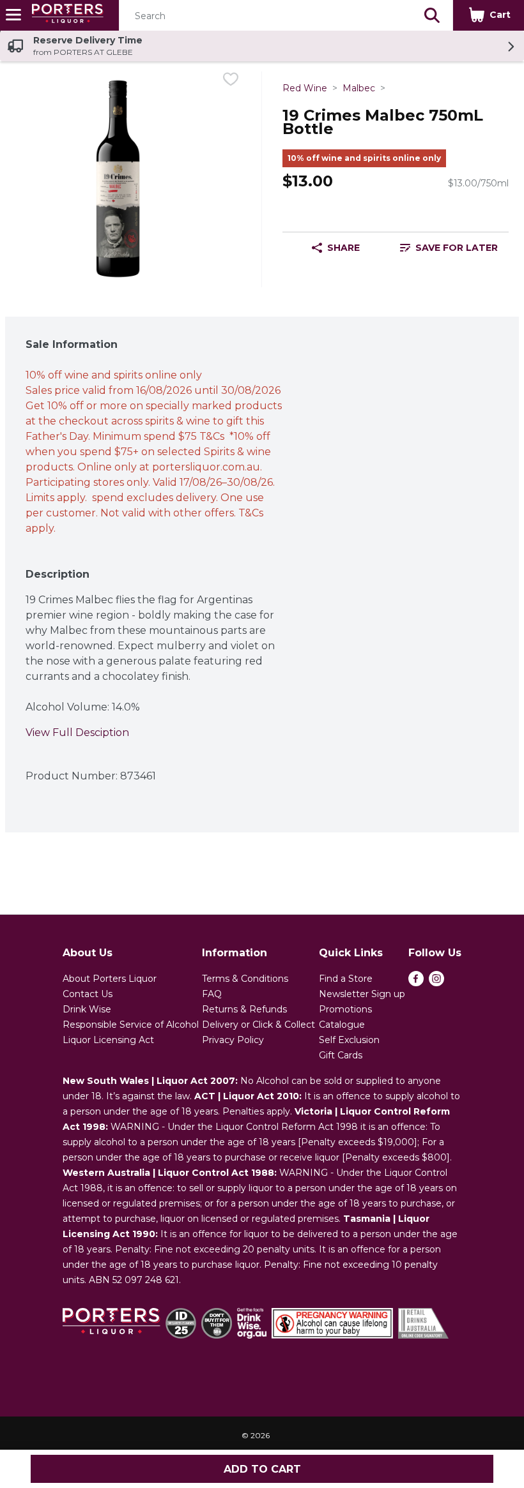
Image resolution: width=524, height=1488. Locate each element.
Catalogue (342, 1024)
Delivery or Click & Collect (258, 1024)
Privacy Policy (233, 1040)
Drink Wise (87, 1009)
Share (343, 247)
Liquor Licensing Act (108, 1040)
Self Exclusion (349, 1040)
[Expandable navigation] (13, 14)
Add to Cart (262, 1469)
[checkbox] (230, 81)
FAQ (212, 994)
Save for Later (456, 247)
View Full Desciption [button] (77, 732)
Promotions (345, 1009)
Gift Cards (340, 1055)
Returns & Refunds (244, 1009)
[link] (449, 247)
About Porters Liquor (110, 978)
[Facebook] (416, 983)
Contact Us (87, 994)
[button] (432, 15)
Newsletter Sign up (362, 994)
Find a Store (346, 978)
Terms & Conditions (245, 978)
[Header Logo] (65, 15)
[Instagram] (436, 983)
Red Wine (304, 88)
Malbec (359, 88)
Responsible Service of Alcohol (131, 1024)
